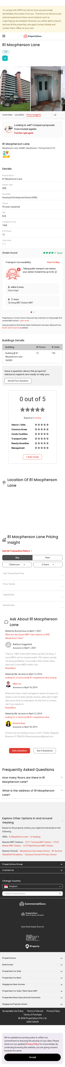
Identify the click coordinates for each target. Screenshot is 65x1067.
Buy (17, 557)
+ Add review (32, 457)
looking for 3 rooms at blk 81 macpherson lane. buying (31, 677)
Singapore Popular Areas (14, 1004)
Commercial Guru (32, 904)
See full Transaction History (16, 551)
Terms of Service (35, 1011)
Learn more (24, 321)
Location (19, 114)
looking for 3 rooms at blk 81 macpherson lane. (27, 717)
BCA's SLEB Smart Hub (11, 328)
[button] (31, 312)
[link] (32, 129)
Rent (47, 557)
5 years (45, 564)
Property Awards (32, 914)
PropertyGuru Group (12, 864)
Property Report (32, 938)
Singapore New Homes (13, 984)
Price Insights (33, 114)
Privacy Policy (32, 1044)
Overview (7, 114)
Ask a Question (19, 750)
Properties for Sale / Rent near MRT (19, 990)
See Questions (45, 750)
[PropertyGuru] (33, 36)
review (37, 418)
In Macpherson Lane (19, 837)
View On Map (53, 262)
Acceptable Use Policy (12, 1011)
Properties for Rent (11, 977)
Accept (32, 1057)
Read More (10, 668)
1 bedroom (14, 564)
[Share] (5, 58)
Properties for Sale (11, 971)
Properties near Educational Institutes (21, 997)
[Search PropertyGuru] (60, 893)
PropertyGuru (9, 958)
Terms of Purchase (32, 1014)
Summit (32, 926)
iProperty (32, 946)
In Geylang (35, 837)
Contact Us (8, 870)
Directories (7, 964)
